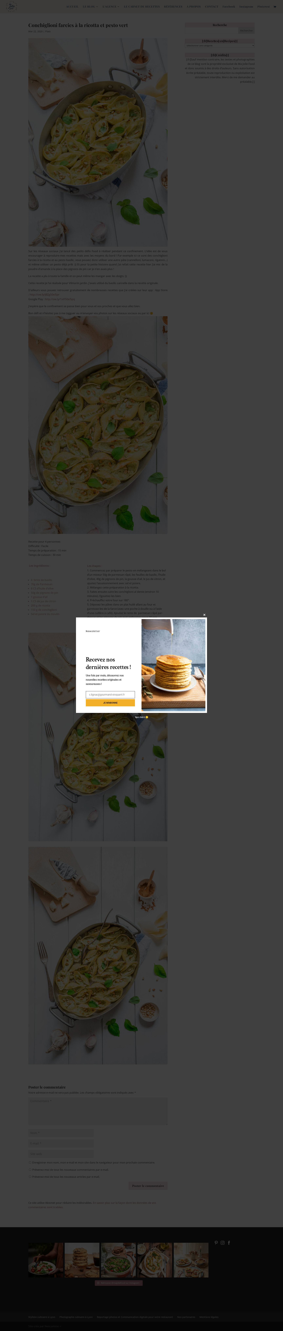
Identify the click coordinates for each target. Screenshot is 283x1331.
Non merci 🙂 (141, 717)
